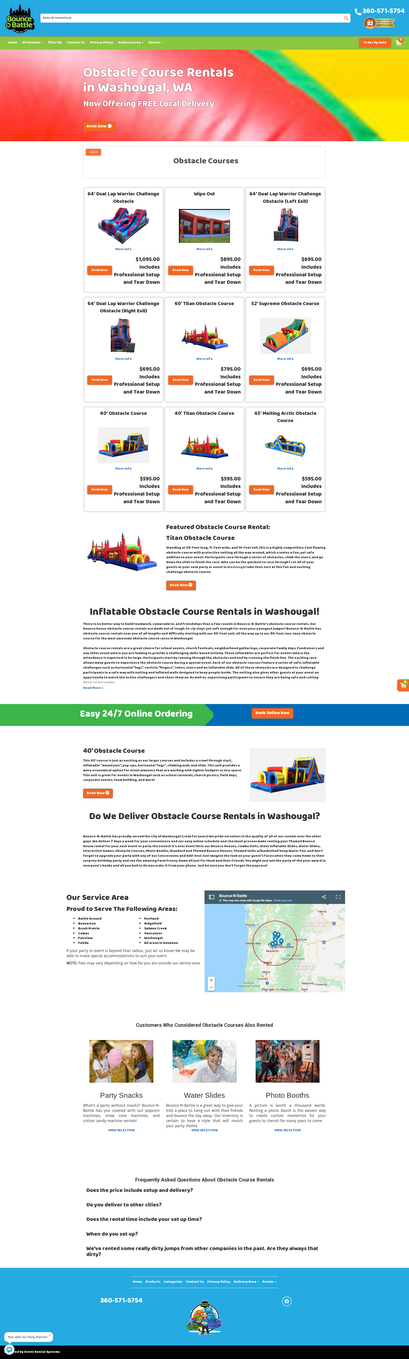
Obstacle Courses (129, 851)
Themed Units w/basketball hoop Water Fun (269, 851)
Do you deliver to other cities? (124, 1205)
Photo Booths (157, 851)
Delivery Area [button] (129, 42)
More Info (123, 249)
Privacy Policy (101, 42)
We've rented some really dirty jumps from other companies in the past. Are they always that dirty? (202, 1252)
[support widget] (396, 1349)
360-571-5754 (121, 1301)
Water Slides (309, 846)
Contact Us (76, 42)
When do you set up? (112, 1234)
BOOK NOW (97, 127)
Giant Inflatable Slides (278, 846)
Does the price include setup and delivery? (139, 1191)
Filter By (55, 42)
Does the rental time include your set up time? (144, 1220)
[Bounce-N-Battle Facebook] (287, 1301)
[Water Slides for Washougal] (204, 1061)
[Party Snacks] (121, 1061)
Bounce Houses (223, 846)
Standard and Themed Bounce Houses (201, 851)
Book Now (100, 270)
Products (152, 1282)
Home (12, 42)
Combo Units (248, 846)
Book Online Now (272, 713)
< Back (93, 152)
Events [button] (155, 42)
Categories (173, 1282)
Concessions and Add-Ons (179, 856)
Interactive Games (98, 851)
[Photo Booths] (288, 1061)
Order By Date (375, 42)
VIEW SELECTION (121, 1130)
